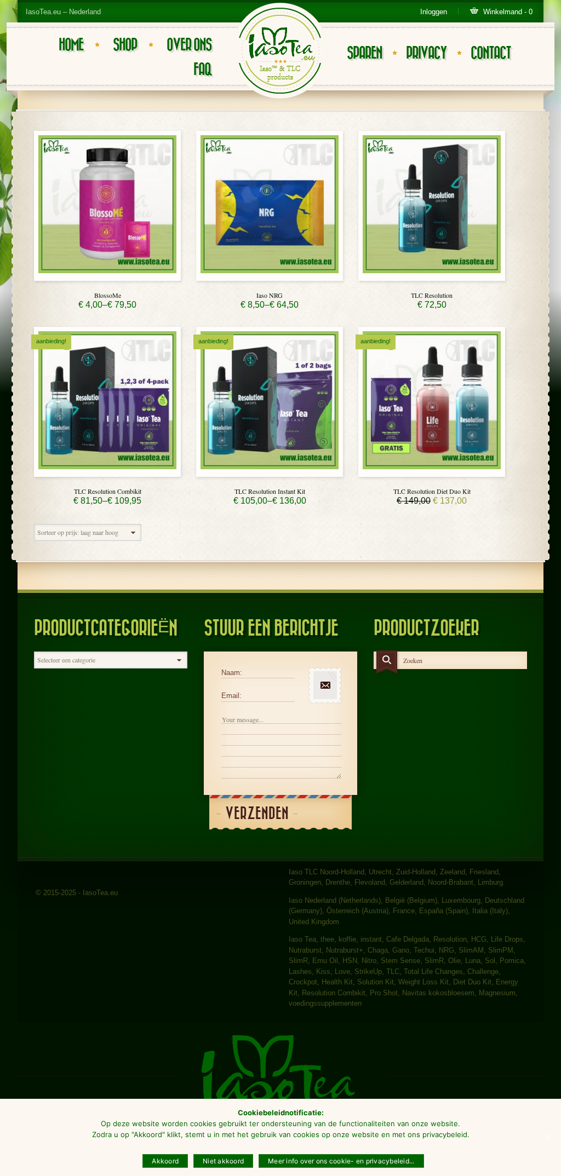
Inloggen (433, 12)
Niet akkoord (223, 1161)
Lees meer (432, 474)
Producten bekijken (107, 278)
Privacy (426, 53)
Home (71, 45)
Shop (125, 45)
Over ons (189, 45)
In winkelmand (432, 278)
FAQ (202, 69)
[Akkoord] (547, 1137)
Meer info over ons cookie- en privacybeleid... (341, 1161)
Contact (491, 53)
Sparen (364, 53)
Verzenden (257, 813)
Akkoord (165, 1161)
